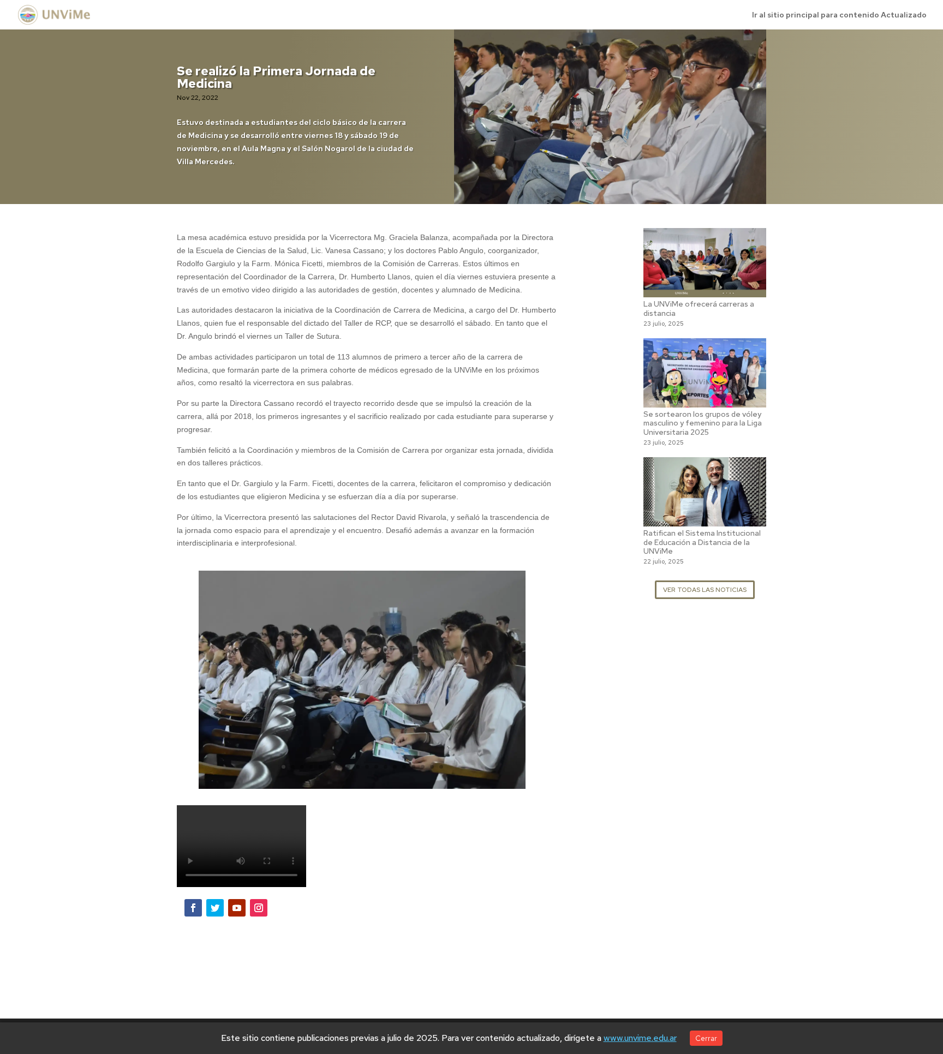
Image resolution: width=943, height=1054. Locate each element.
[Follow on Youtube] (237, 908)
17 (432, 767)
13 (395, 767)
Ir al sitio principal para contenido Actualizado (839, 15)
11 (376, 767)
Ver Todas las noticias (705, 589)
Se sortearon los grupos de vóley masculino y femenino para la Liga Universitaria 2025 (702, 423)
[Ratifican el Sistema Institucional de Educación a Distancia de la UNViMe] (704, 519)
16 (423, 767)
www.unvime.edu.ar (640, 1038)
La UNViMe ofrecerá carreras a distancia (698, 308)
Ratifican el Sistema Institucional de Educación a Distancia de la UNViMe (702, 542)
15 (413, 767)
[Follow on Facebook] (193, 908)
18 (441, 767)
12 (385, 767)
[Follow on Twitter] (215, 908)
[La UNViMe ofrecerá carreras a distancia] (704, 290)
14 (404, 767)
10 (367, 767)
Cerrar (706, 1038)
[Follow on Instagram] (258, 908)
